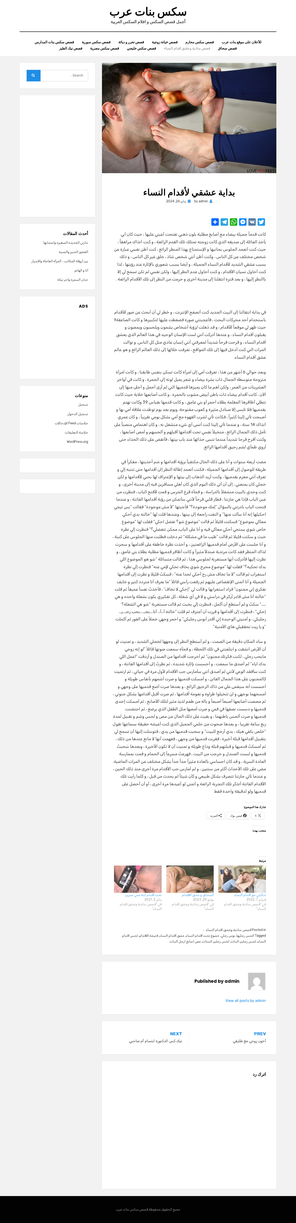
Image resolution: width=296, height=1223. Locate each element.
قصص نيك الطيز (70, 48)
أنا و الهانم (81, 270)
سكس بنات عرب (148, 11)
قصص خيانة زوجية (165, 42)
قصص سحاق (227, 48)
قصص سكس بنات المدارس (54, 42)
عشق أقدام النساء (171, 936)
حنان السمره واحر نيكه (72, 280)
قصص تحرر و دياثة (131, 42)
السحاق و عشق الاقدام (198, 895)
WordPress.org (77, 442)
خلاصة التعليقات (76, 432)
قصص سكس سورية (96, 42)
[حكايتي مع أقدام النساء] (242, 879)
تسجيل (83, 405)
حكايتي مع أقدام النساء (250, 895)
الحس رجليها (245, 936)
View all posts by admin (245, 1000)
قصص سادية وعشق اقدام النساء (187, 48)
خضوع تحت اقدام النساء (202, 936)
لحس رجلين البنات (243, 941)
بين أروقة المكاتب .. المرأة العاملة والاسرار (59, 261)
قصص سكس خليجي (141, 48)
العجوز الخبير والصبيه (73, 252)
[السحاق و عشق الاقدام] (190, 879)
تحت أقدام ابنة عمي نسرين (143, 895)
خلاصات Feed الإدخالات (71, 423)
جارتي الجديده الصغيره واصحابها (65, 243)
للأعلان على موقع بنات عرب (242, 42)
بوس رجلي (228, 936)
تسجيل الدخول (77, 414)
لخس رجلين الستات (215, 941)
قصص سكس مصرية (104, 48)
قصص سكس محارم (199, 42)
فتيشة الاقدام (148, 936)
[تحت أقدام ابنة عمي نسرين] (138, 879)
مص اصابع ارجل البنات (185, 941)
